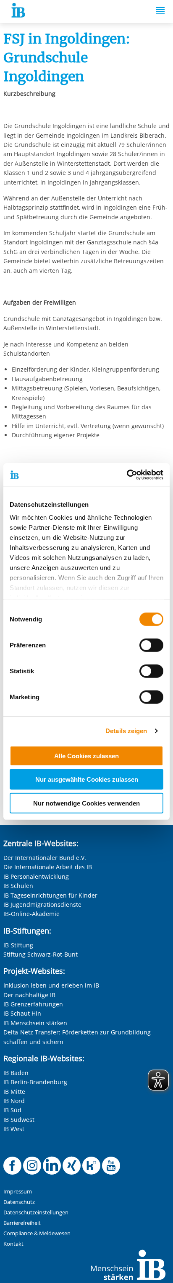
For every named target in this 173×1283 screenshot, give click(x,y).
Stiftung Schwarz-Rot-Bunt (40, 954)
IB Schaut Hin (22, 1013)
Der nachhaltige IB (29, 995)
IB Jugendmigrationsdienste (42, 904)
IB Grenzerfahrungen (33, 1004)
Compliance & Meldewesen (37, 1233)
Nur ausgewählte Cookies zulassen (86, 779)
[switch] (151, 645)
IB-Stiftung (18, 945)
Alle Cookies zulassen (86, 755)
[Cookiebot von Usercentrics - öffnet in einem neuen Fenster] (126, 475)
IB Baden (16, 1073)
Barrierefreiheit (22, 1223)
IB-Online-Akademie (31, 914)
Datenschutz (19, 1202)
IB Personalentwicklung (36, 876)
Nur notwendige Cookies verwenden (86, 802)
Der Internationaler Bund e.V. (44, 858)
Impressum (17, 1191)
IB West (13, 1129)
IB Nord (14, 1101)
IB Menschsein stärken (35, 1023)
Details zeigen (126, 730)
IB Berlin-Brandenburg (35, 1082)
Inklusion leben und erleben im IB (51, 985)
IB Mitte (14, 1092)
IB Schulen (18, 886)
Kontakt (13, 1243)
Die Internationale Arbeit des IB (47, 867)
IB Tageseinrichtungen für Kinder (50, 895)
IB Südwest (18, 1120)
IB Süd (12, 1110)
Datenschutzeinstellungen (35, 1212)
